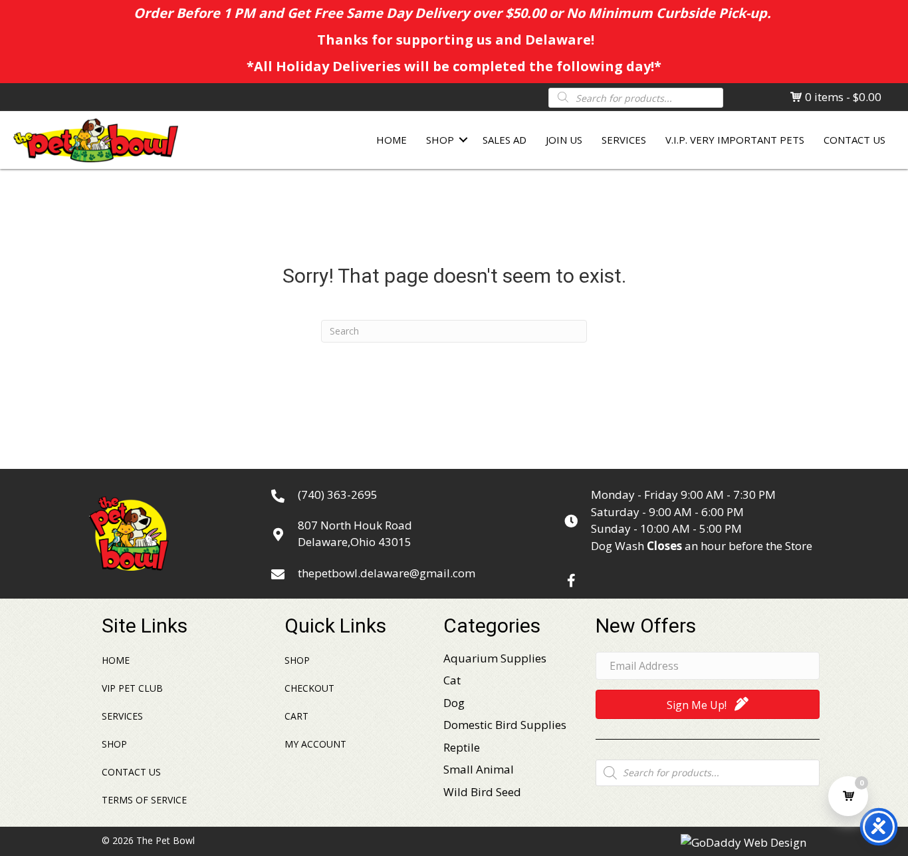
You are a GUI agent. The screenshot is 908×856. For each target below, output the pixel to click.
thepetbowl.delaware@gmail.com (386, 573)
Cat (452, 680)
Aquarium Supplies (494, 658)
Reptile (461, 747)
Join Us (564, 139)
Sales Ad (504, 139)
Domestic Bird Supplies (504, 724)
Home (391, 139)
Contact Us (854, 139)
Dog (454, 702)
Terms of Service (144, 799)
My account (315, 744)
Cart (296, 716)
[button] (571, 580)
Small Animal (478, 769)
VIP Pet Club (132, 688)
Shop (440, 139)
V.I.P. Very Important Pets (734, 139)
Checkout (309, 688)
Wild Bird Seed (482, 791)
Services (624, 139)
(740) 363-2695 (338, 494)
